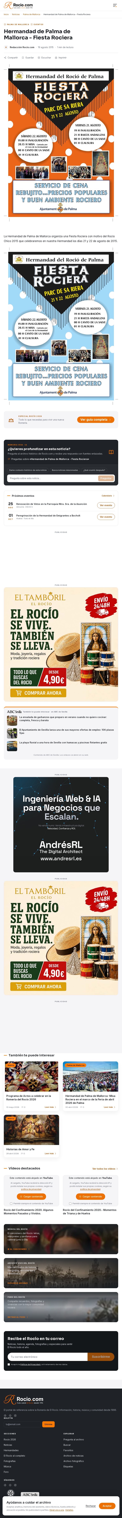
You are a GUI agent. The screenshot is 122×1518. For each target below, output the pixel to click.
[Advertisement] (61, 556)
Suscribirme (101, 1357)
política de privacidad (31, 1189)
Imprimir (63, 57)
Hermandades (11, 1450)
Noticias (16, 14)
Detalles (69, 1510)
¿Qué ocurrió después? (94, 470)
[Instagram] (15, 1415)
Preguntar (106, 478)
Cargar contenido (33, 1197)
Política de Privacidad (30, 1364)
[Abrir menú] (115, 5)
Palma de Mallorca (31, 14)
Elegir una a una (57, 1510)
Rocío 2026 (10, 1439)
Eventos (39, 24)
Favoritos (68, 1450)
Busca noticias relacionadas (65, 470)
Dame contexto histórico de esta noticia (28, 470)
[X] (10, 1415)
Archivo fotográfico (74, 1461)
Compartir (13, 57)
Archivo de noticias (74, 1455)
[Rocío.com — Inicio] (18, 5)
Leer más (49, 1107)
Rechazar (91, 1506)
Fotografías (10, 1461)
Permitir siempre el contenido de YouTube (33, 1203)
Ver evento (107, 506)
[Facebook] (5, 1415)
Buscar (67, 1445)
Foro (6, 1472)
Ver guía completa (93, 419)
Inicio (6, 14)
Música (7, 1466)
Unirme (48, 1424)
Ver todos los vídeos (103, 1168)
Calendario (107, 496)
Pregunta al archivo (74, 1439)
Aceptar (107, 1506)
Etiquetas (68, 1466)
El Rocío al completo (14, 1455)
